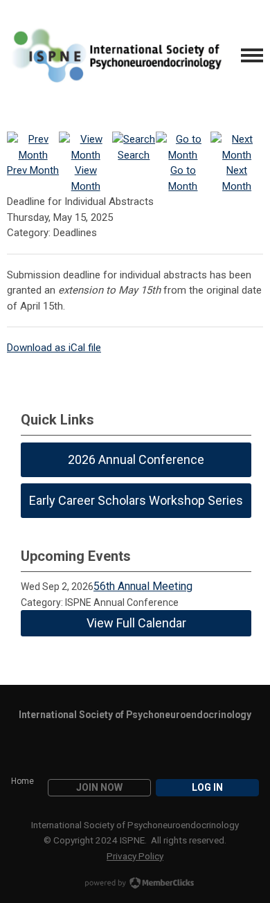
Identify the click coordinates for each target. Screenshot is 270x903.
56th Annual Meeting (142, 586)
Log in (207, 787)
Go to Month (182, 178)
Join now (99, 787)
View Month (85, 178)
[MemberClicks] (115, 55)
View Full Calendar (136, 623)
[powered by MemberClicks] (135, 884)
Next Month (236, 178)
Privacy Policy (135, 855)
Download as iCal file (54, 347)
